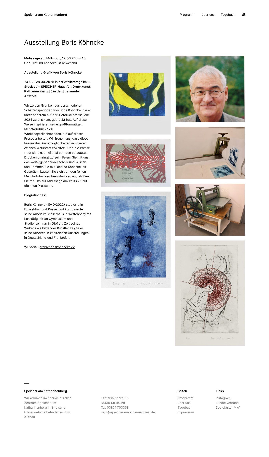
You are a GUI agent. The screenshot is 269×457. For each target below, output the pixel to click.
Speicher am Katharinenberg (45, 15)
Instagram (223, 398)
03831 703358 (118, 407)
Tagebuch (228, 15)
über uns (208, 15)
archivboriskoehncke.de (57, 247)
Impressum (186, 412)
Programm (187, 15)
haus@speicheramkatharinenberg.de (128, 412)
